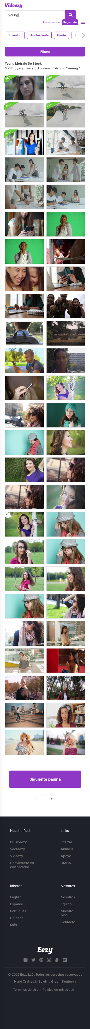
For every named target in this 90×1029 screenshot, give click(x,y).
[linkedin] (65, 960)
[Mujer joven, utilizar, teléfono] (24, 224)
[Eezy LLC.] (45, 950)
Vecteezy (17, 849)
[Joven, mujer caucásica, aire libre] (24, 688)
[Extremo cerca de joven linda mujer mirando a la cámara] (24, 87)
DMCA (66, 863)
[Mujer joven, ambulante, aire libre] (24, 715)
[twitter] (33, 960)
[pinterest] (41, 960)
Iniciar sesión (51, 22)
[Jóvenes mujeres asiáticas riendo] (24, 278)
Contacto (68, 922)
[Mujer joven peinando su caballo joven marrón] (65, 251)
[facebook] (25, 960)
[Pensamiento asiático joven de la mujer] (65, 633)
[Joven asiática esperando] (24, 660)
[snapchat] (57, 960)
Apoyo (66, 856)
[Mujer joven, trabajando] (65, 278)
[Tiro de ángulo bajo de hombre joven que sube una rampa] (65, 87)
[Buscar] (70, 14)
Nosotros (68, 897)
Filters (45, 52)
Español (16, 904)
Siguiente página (45, 779)
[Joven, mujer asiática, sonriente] (24, 742)
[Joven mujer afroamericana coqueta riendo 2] (24, 251)
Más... (15, 925)
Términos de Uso (26, 989)
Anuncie (67, 849)
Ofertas (67, 842)
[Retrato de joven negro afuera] (65, 360)
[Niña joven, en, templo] (65, 660)
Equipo (66, 904)
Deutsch (16, 918)
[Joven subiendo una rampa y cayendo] (65, 115)
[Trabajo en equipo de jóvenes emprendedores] (65, 142)
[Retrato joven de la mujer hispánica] (65, 715)
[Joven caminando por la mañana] (24, 333)
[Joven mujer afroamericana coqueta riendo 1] (65, 224)
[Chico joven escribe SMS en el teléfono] (24, 360)
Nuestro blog (67, 913)
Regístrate (70, 22)
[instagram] (49, 960)
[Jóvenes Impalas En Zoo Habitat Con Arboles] (65, 333)
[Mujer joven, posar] (65, 387)
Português (18, 911)
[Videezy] (13, 5)
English (15, 897)
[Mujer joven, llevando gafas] (65, 742)
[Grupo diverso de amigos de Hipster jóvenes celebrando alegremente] (65, 306)
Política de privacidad (58, 989)
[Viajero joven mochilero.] (65, 688)
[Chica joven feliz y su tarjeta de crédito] (24, 142)
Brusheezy (18, 842)
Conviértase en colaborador (22, 865)
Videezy (16, 856)
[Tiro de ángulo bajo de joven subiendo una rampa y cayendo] (24, 115)
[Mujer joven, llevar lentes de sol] (24, 415)
